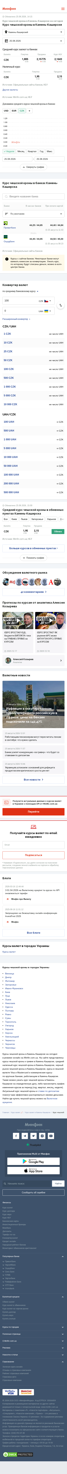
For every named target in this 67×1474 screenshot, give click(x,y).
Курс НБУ (6, 1218)
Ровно (8, 1014)
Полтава (9, 1010)
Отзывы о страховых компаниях (16, 1370)
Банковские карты (10, 1221)
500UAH (9, 430)
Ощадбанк (9, 241)
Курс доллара (8, 1211)
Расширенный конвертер (15, 319)
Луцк (7, 996)
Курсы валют (9, 951)
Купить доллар (9, 1312)
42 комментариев (32, 591)
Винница (9, 973)
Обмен (58, 531)
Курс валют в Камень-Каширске (37, 1112)
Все (6, 519)
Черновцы (10, 1048)
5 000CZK (10, 395)
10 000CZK (10, 404)
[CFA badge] (42, 1392)
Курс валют (7, 1208)
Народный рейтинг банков (14, 1245)
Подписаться (33, 855)
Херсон (9, 1033)
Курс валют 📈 (17, 1112)
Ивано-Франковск (14, 988)
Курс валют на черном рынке (15, 1309)
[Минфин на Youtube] (51, 1136)
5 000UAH (10, 448)
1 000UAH (10, 439)
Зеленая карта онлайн (12, 1367)
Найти (58, 1183)
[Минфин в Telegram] (25, 1136)
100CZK (9, 369)
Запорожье (37, 519)
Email (7, 845)
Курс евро (6, 1214)
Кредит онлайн (9, 1241)
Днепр (8, 977)
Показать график (35, 558)
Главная (5, 1112)
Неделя (10, 151)
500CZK (9, 378)
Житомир (10, 981)
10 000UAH (11, 457)
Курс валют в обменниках (14, 1305)
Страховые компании (12, 1380)
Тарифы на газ (8, 1235)
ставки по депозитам (48, 1091)
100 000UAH (11, 474)
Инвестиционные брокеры (14, 1224)
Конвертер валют (10, 1238)
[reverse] (60, 305)
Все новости (32, 779)
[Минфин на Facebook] (16, 1136)
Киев (14, 519)
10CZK (8, 342)
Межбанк (6, 1228)
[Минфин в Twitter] (33, 1136)
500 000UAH (11, 492)
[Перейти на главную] (9, 9)
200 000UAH (11, 483)
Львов (24, 519)
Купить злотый (8, 1319)
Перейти (33, 811)
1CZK (7, 334)
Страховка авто (9, 1377)
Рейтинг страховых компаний (15, 1373)
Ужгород (9, 1025)
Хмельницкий (12, 1036)
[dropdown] (29, 110)
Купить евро (7, 1315)
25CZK (8, 351)
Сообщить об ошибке (33, 1192)
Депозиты (6, 1231)
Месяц (21, 151)
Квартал (32, 151)
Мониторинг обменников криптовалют (19, 1248)
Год (41, 151)
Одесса (9, 1007)
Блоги (6, 878)
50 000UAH (11, 466)
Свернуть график (35, 167)
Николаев (10, 1003)
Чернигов (10, 1044)
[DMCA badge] (33, 1454)
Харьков (51, 519)
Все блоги (33, 932)
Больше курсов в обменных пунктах (32, 548)
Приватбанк (10, 227)
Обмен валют (8, 1302)
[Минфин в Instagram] (42, 1136)
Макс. (50, 151)
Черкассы (10, 1040)
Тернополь (10, 1022)
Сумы (8, 1018)
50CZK (8, 360)
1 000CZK (10, 386)
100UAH (9, 422)
